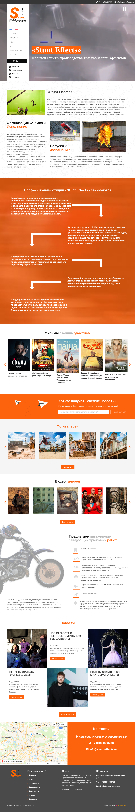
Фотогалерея (15, 48)
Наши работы (15, 50)
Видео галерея (34, 787)
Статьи (12, 55)
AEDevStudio (122, 805)
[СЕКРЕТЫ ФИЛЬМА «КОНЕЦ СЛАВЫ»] (27, 667)
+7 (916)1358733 (105, 2)
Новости (13, 38)
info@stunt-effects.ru (125, 2)
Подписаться (119, 412)
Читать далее (16, 697)
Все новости (67, 714)
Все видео (67, 522)
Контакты (13, 61)
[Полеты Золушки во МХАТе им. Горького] (108, 667)
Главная (13, 34)
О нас (12, 42)
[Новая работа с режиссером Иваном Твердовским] (67, 706)
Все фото (67, 467)
